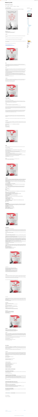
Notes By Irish (8, 6)
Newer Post (6, 410)
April (28, 24)
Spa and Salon (11, 6)
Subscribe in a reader (29, 10)
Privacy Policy (18, 6)
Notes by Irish (8, 2)
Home (5, 6)
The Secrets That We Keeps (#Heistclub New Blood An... (29, 25)
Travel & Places (14, 6)
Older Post (25, 410)
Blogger (23, 415)
